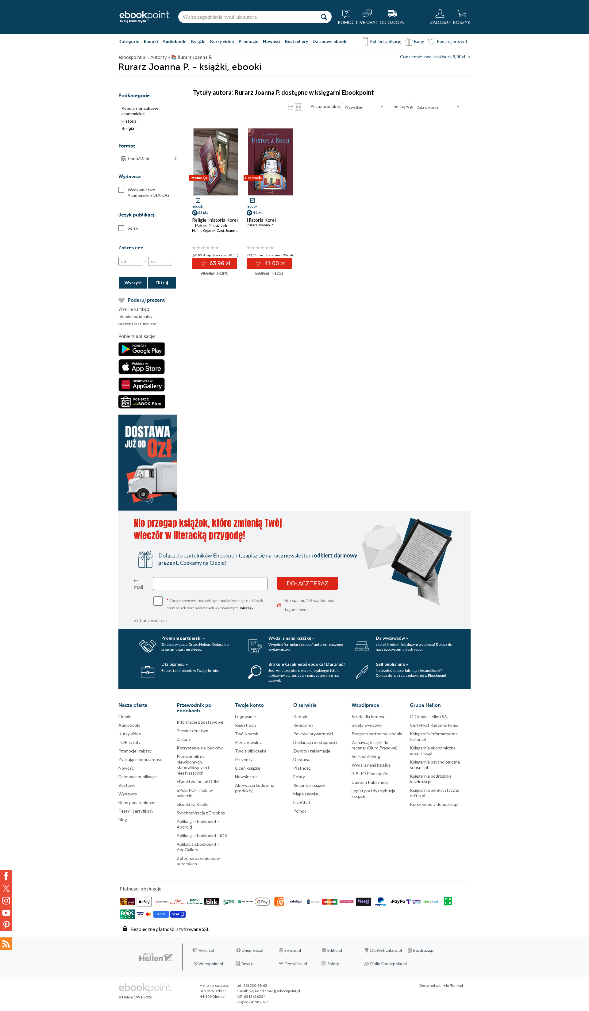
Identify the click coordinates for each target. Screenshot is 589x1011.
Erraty (299, 776)
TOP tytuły (129, 742)
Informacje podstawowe (200, 722)
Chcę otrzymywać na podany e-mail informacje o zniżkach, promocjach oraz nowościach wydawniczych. (215, 603)
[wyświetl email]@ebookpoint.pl (274, 991)
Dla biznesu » (174, 664)
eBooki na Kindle (193, 804)
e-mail (138, 583)
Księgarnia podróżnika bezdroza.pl (431, 778)
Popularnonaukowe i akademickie (140, 110)
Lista (290, 107)
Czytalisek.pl (295, 963)
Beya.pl (248, 963)
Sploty (333, 963)
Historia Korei (261, 220)
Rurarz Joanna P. (260, 225)
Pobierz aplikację (385, 41)
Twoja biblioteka (250, 750)
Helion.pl (206, 950)
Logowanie (245, 716)
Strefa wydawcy (367, 725)
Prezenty (243, 759)
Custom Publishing (370, 782)
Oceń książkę (247, 768)
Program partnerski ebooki (377, 733)
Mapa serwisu (306, 793)
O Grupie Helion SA (428, 716)
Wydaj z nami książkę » (291, 638)
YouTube (6, 913)
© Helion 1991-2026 (135, 997)
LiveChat (301, 802)
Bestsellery (296, 41)
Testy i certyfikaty (135, 811)
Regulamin (303, 725)
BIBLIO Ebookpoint (370, 773)
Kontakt (301, 716)
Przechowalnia (249, 742)
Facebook (6, 876)
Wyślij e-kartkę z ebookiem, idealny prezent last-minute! (138, 316)
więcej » (246, 608)
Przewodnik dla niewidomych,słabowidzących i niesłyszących (193, 764)
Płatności (302, 768)
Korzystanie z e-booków (200, 747)
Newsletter (246, 776)
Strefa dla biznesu (369, 716)
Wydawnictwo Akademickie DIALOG (148, 192)
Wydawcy (127, 793)
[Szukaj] (324, 17)
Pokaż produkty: (325, 106)
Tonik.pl (456, 985)
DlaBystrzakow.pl (386, 950)
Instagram (6, 900)
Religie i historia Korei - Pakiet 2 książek (215, 222)
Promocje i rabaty (135, 750)
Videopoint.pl (210, 963)
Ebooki (151, 41)
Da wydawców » (392, 638)
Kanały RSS (6, 943)
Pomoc (299, 811)
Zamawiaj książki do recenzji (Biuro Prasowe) (375, 745)
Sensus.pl (292, 950)
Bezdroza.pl (423, 950)
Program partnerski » (183, 638)
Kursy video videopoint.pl (434, 804)
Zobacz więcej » (151, 620)
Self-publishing (366, 756)
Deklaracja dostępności (315, 742)
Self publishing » (392, 664)
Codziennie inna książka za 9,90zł (432, 57)
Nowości (271, 41)
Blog (122, 819)
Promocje (248, 41)
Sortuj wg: (403, 106)
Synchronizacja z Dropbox (201, 812)
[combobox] (363, 107)
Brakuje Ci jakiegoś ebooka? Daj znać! (306, 664)
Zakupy (184, 739)
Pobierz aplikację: (137, 336)
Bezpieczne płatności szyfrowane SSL (169, 929)
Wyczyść (133, 282)
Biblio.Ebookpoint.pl (388, 963)
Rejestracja (245, 725)
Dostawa (301, 759)
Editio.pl (334, 950)
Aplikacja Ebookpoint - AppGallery (198, 846)
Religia (127, 128)
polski (133, 228)
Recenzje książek (309, 785)
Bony (419, 41)
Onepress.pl (252, 950)
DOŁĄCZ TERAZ (307, 583)
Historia (129, 121)
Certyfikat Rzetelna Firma (434, 725)
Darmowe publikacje (137, 776)
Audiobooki (175, 41)
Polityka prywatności (313, 733)
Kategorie (128, 41)
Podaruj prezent (452, 41)
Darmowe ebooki (330, 41)
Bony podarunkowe (137, 802)
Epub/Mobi (152, 158)
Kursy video (222, 41)
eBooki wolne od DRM (198, 781)
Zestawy (126, 785)
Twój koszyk (246, 733)
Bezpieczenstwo (192, 730)
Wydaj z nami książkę (371, 765)
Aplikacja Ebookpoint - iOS (202, 835)
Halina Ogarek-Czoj (208, 230)
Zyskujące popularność (140, 759)
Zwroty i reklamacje (311, 750)
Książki (198, 41)
